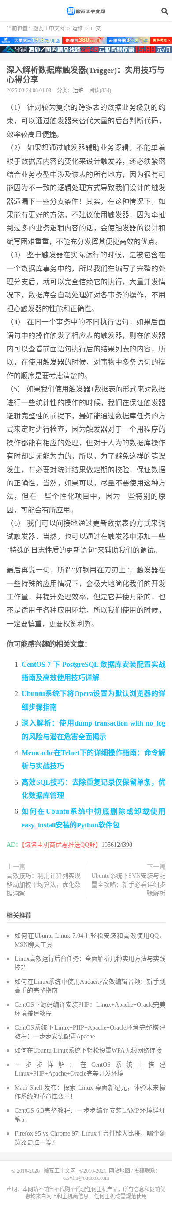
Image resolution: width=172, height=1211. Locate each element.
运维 (77, 29)
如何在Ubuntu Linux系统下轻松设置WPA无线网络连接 (88, 1050)
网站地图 (119, 1171)
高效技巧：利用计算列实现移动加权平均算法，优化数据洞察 (44, 885)
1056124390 (116, 845)
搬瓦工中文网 (86, 11)
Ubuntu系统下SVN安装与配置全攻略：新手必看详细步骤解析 (128, 885)
